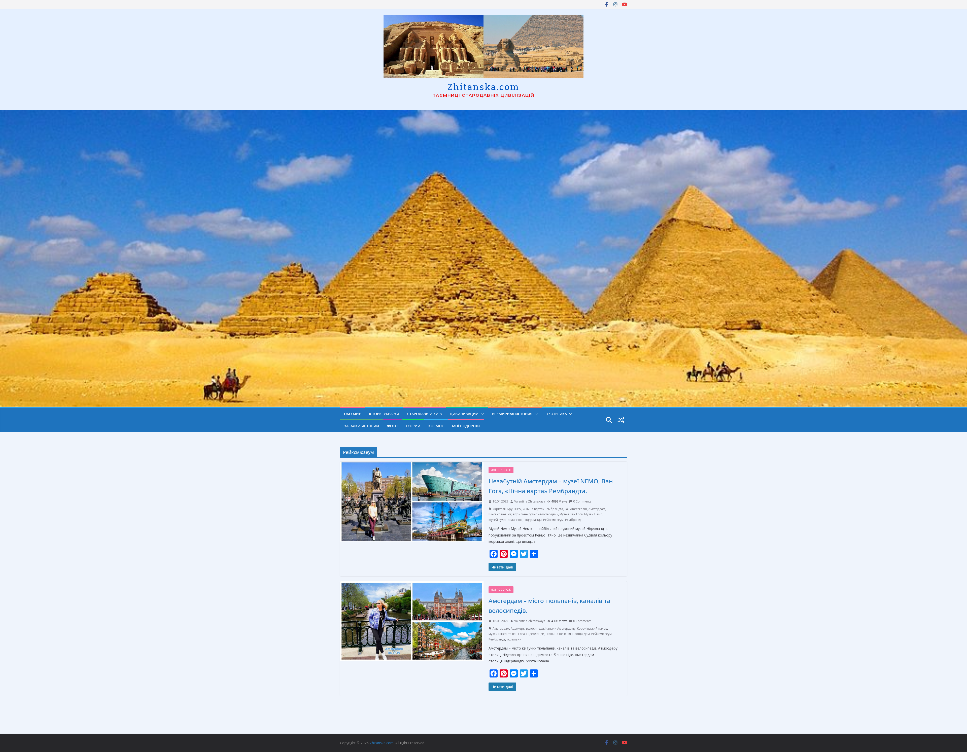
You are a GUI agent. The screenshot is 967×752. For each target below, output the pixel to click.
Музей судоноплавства (505, 520)
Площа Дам (581, 634)
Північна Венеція (558, 634)
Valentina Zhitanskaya (529, 501)
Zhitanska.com (483, 86)
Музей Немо (593, 514)
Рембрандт (573, 520)
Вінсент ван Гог (500, 514)
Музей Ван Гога (571, 514)
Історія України (384, 413)
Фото (392, 425)
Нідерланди (533, 520)
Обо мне (352, 413)
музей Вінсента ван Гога (507, 634)
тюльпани (514, 639)
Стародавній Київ (424, 413)
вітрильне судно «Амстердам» (535, 514)
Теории (413, 425)
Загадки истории (361, 425)
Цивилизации (464, 413)
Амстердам (597, 509)
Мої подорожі (466, 425)
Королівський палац (592, 628)
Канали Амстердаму (560, 628)
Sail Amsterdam (576, 509)
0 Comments (582, 501)
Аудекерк (518, 628)
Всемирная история (512, 413)
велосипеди (535, 628)
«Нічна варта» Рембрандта (543, 509)
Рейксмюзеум (553, 520)
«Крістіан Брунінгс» (507, 509)
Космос (436, 425)
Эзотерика (556, 413)
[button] (481, 413)
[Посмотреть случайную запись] (621, 420)
